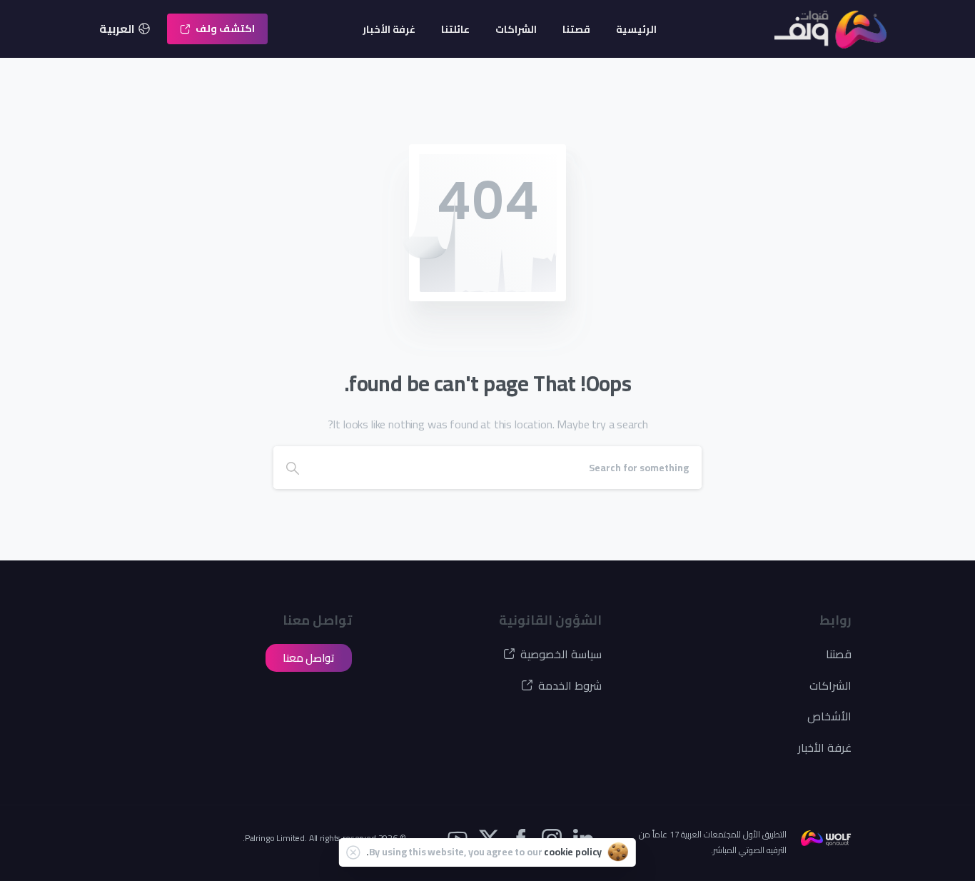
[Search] (292, 467)
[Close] (353, 852)
